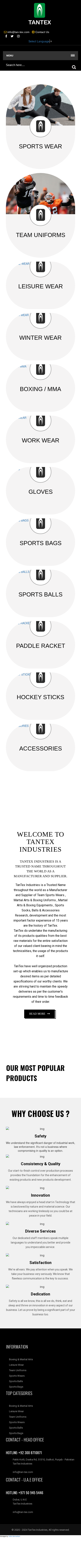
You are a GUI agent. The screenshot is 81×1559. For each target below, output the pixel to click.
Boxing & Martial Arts (20, 1359)
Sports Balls (15, 1381)
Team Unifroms (17, 1370)
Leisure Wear (16, 1364)
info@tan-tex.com (23, 1512)
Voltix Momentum (14, 1536)
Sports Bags (15, 1386)
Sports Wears (16, 1375)
